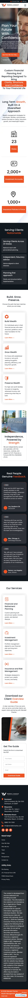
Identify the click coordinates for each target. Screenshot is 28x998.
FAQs (3, 853)
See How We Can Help (9, 55)
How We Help (5, 843)
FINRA (6, 941)
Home (3, 840)
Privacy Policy (6, 879)
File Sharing (5, 869)
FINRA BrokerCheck (7, 876)
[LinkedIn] (10, 830)
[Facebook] (3, 830)
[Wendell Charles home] (10, 5)
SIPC (11, 941)
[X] (6, 830)
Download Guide (14, 776)
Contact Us (6, 60)
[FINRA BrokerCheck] (21, 995)
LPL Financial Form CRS (9, 872)
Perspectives (5, 856)
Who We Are (5, 846)
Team (3, 850)
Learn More (8, 338)
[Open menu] (25, 5)
